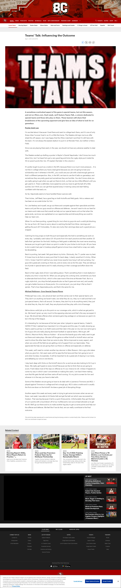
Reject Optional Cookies (92, 581)
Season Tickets (91, 540)
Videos (29, 540)
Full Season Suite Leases (69, 537)
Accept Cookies (107, 581)
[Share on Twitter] (86, 43)
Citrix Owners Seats (91, 543)
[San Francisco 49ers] (60, 574)
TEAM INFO (107, 534)
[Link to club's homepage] (5, 20)
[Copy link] (93, 42)
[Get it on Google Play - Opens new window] (66, 567)
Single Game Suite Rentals (68, 540)
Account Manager (91, 537)
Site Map (29, 549)
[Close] (118, 581)
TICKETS (91, 534)
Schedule (107, 540)
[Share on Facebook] (82, 43)
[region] (60, 581)
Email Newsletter (14, 543)
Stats (107, 549)
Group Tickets (91, 549)
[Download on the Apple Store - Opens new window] (54, 566)
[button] (100, 482)
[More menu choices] (80, 20)
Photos (29, 543)
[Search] (96, 20)
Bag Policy (45, 540)
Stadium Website (46, 537)
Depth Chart (108, 543)
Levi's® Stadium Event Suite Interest (68, 543)
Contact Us (14, 537)
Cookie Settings (78, 581)
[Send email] (89, 43)
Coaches (108, 546)
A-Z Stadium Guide (45, 543)
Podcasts (29, 546)
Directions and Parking (46, 549)
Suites (69, 534)
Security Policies (46, 552)
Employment (14, 540)
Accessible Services (46, 546)
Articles (29, 537)
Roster (107, 537)
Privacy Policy (16, 586)
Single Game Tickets (91, 546)
